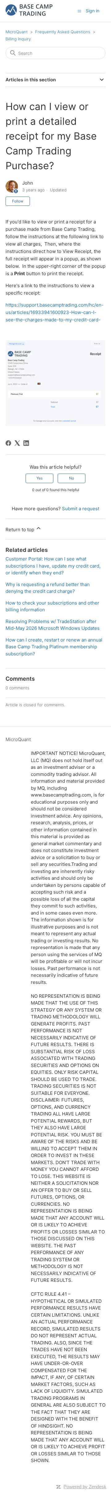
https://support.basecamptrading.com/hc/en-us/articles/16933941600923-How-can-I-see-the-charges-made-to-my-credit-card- (55, 312)
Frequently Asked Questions (62, 31)
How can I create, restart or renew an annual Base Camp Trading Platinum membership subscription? (54, 647)
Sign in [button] (92, 10)
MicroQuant (17, 31)
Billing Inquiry (18, 38)
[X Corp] (17, 443)
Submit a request (80, 509)
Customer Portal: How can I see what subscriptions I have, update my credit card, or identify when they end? (53, 566)
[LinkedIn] (26, 443)
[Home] (29, 14)
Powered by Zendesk (85, 1486)
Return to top (20, 529)
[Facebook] (8, 443)
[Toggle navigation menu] (79, 10)
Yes (39, 478)
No (71, 478)
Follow (17, 201)
